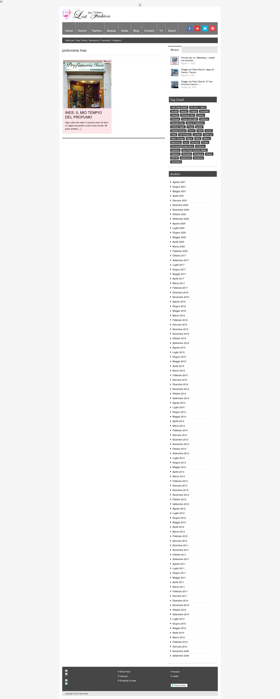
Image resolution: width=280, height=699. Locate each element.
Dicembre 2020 (180, 205)
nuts (186, 142)
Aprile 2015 (178, 366)
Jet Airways (184, 134)
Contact (149, 30)
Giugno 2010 (179, 623)
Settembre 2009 (181, 655)
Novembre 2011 (181, 549)
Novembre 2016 (181, 297)
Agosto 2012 (179, 508)
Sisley (209, 154)
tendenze (198, 157)
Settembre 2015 (181, 343)
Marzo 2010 (179, 637)
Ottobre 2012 (179, 499)
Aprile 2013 (178, 471)
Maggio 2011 (179, 577)
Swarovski (186, 157)
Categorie (116, 40)
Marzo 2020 (179, 246)
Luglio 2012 (179, 513)
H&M (200, 130)
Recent (175, 49)
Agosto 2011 (179, 563)
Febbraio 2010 (180, 641)
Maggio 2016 (179, 310)
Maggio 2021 (179, 191)
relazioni (175, 150)
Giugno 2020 (179, 232)
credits (175, 676)
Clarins (200, 115)
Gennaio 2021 (180, 200)
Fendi (190, 126)
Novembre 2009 (181, 651)
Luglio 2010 (179, 618)
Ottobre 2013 (179, 448)
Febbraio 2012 (180, 536)
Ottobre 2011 (179, 554)
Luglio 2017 (179, 264)
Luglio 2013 (179, 458)
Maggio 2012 (179, 522)
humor (209, 130)
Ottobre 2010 (179, 609)
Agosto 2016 (179, 301)
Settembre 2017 (181, 260)
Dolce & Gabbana (195, 122)
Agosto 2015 (179, 347)
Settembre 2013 (181, 453)
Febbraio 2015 (180, 375)
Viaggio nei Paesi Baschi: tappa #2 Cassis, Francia (197, 71)
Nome (84, 40)
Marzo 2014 (179, 425)
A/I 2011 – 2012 (197, 107)
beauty (184, 111)
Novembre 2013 (181, 444)
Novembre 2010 (181, 605)
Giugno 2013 (179, 462)
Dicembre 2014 (180, 384)
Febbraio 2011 (180, 591)
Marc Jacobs (177, 138)
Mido (198, 138)
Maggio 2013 (179, 467)
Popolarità (105, 40)
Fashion (97, 30)
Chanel (174, 115)
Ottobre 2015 (179, 338)
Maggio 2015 (179, 361)
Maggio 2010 (179, 628)
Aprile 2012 (178, 526)
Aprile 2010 (178, 632)
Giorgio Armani (178, 130)
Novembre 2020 (181, 209)
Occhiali (195, 142)
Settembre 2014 (181, 398)
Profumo (200, 146)
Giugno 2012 (179, 517)
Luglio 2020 (179, 228)
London (197, 134)
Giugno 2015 (179, 356)
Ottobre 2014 (179, 393)
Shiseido (187, 154)
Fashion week (177, 126)
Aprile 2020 (178, 241)
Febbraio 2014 (180, 430)
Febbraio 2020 (180, 251)
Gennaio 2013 (180, 485)
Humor (82, 30)
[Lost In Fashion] (87, 19)
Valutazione (94, 40)
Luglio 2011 (179, 568)
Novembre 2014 (181, 389)
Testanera (176, 161)
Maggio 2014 (179, 416)
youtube (197, 28)
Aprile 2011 (178, 582)
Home (69, 30)
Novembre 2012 (181, 494)
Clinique (175, 119)
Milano (207, 138)
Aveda (174, 111)
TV (161, 30)
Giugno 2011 (179, 572)
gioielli (199, 126)
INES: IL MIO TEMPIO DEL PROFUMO (83, 114)
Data (78, 40)
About (172, 30)
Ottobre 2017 (179, 255)
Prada (205, 142)
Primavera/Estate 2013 (182, 146)
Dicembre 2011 (180, 545)
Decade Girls (177, 122)
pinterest (213, 28)
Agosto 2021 (179, 182)
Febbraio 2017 (180, 287)
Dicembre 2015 (180, 329)
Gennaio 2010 (180, 646)
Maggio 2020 (179, 237)
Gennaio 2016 (180, 324)
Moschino (176, 142)
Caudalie (204, 111)
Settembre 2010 (181, 614)
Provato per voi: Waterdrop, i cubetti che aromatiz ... (198, 59)
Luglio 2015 (179, 352)
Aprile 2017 (178, 278)
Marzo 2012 (179, 531)
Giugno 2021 (179, 186)
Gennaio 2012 (180, 540)
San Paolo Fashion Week (194, 150)
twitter (205, 28)
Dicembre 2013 (180, 439)
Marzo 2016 (179, 315)
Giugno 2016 (179, 306)
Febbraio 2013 (180, 481)
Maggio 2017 (179, 274)
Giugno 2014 (179, 412)
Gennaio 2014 (180, 435)
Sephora (175, 154)
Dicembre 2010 (180, 600)
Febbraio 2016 (180, 320)
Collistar (204, 119)
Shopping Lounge (128, 680)
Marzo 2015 (179, 370)
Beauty (111, 30)
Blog (136, 30)
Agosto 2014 (179, 402)
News (124, 30)
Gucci (191, 130)
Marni (189, 138)
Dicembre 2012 (180, 490)
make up (208, 134)
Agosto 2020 (179, 223)
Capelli (194, 111)
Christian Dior (187, 115)
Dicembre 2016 (180, 292)
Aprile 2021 (178, 195)
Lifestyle (124, 676)
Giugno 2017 (179, 269)
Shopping (198, 154)
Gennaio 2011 (180, 595)
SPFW (174, 157)
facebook (190, 28)
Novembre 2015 (181, 333)
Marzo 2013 (179, 476)
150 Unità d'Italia (179, 107)
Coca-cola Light (189, 119)
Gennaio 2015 (180, 379)
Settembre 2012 (181, 504)
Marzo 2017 (179, 283)
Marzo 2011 (179, 586)
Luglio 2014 (179, 407)
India (173, 134)
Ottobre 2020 (179, 214)
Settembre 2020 (181, 218)
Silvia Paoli (125, 671)
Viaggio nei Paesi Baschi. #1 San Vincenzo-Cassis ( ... (197, 83)
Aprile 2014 (178, 421)
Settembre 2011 (181, 559)
